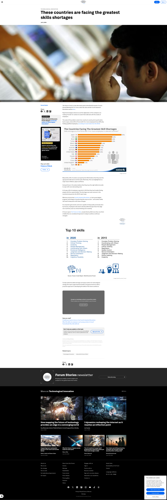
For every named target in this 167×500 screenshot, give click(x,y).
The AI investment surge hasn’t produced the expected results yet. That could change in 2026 (94, 449)
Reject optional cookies (155, 489)
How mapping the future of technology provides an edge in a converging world (60, 423)
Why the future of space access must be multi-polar (71, 448)
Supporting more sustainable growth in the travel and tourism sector (50, 449)
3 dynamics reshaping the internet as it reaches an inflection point (103, 423)
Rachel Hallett (44, 105)
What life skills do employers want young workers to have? (78, 322)
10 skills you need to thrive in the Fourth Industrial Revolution (79, 320)
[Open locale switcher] (1, 496)
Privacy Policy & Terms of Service (83, 491)
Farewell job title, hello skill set (70, 323)
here (74, 109)
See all (124, 391)
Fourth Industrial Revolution (82, 197)
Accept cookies (83, 304)
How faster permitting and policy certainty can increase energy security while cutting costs (115, 449)
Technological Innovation (49, 9)
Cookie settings (155, 496)
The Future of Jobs (76, 212)
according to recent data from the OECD (89, 123)
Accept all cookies (155, 493)
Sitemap (83, 494)
